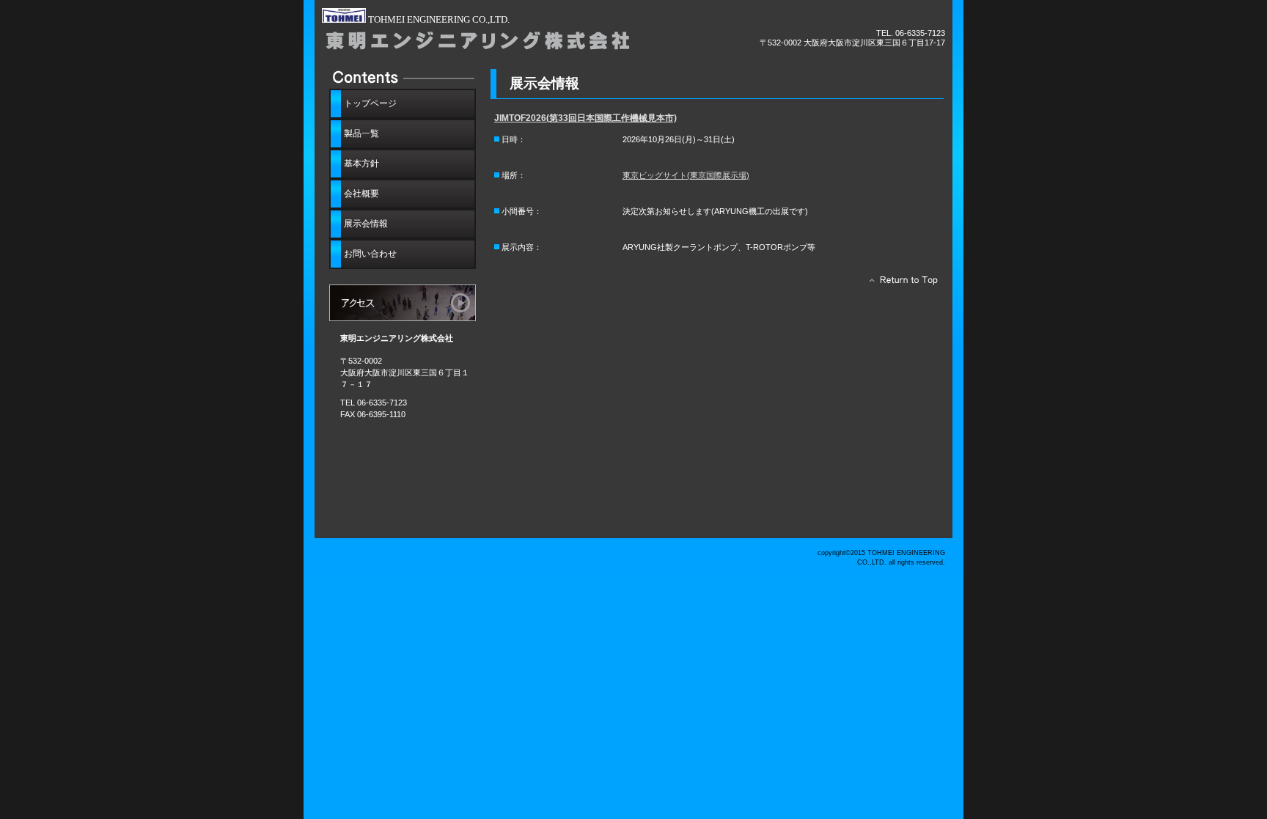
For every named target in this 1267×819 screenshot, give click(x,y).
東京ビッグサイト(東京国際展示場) (686, 175)
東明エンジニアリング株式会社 (487, 42)
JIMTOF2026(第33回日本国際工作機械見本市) (585, 118)
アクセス (402, 302)
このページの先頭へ (899, 283)
